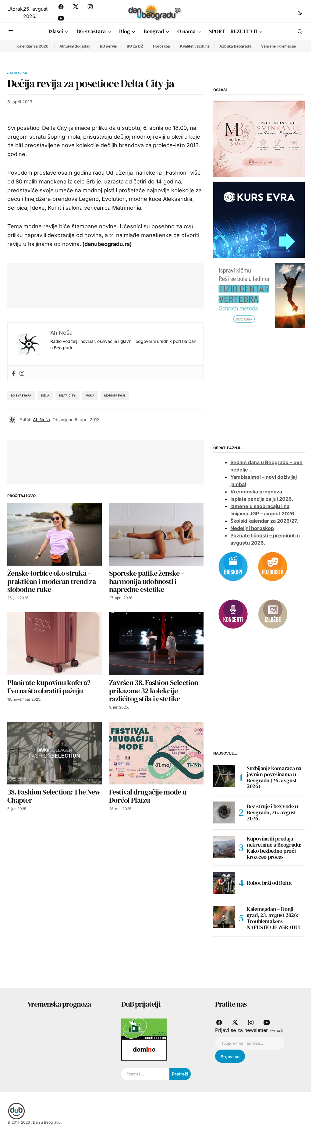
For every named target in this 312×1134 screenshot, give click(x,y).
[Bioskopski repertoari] (233, 566)
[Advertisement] (125, 284)
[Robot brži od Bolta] (224, 883)
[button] (300, 12)
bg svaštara (21, 395)
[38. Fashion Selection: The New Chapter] (54, 753)
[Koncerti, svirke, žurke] (233, 613)
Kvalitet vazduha (195, 46)
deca (45, 395)
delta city (67, 395)
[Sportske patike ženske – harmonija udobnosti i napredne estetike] (156, 534)
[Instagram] (22, 373)
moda (90, 395)
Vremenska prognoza (256, 492)
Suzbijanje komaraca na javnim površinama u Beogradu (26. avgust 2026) (274, 777)
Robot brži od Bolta (269, 883)
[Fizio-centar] (259, 295)
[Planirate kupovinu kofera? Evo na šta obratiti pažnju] (54, 643)
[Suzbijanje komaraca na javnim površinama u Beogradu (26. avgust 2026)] (224, 776)
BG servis (108, 46)
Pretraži (180, 1073)
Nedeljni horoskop (252, 528)
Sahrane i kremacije (278, 46)
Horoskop (161, 46)
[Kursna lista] (259, 138)
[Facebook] (13, 373)
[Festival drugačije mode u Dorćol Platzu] (156, 753)
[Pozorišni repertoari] (272, 566)
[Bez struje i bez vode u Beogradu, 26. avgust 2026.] (224, 812)
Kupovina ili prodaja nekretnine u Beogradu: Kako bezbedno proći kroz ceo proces (274, 848)
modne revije (114, 395)
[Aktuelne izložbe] (272, 613)
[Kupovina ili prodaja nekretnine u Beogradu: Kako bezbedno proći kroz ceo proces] (224, 847)
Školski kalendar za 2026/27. (264, 521)
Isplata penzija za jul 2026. (261, 499)
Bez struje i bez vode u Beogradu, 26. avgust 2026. (272, 812)
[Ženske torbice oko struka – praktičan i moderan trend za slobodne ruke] (54, 534)
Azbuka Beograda (235, 46)
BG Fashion (18, 73)
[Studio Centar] (144, 1029)
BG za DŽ (135, 46)
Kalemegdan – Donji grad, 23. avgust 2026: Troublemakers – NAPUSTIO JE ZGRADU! (273, 918)
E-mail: (276, 1030)
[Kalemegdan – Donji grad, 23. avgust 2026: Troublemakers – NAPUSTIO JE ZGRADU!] (224, 917)
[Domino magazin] (144, 1050)
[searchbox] (145, 1074)
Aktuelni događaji (74, 46)
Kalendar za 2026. (33, 46)
